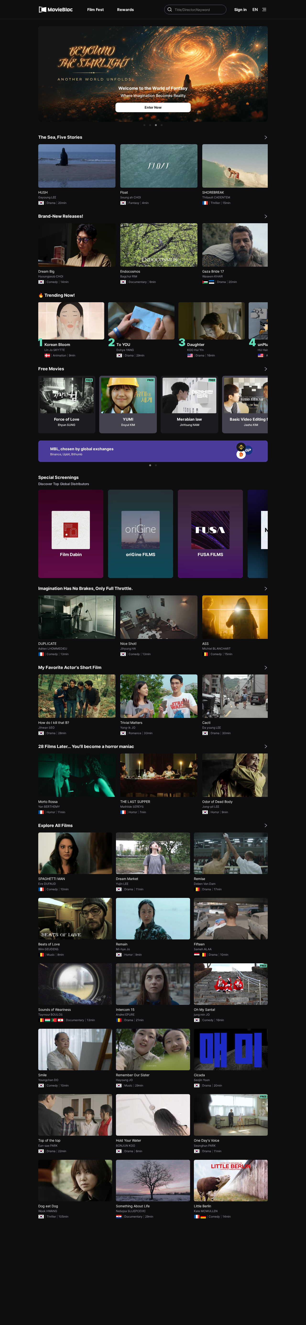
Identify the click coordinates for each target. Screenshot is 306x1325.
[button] (144, 125)
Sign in (240, 9)
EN (255, 9)
